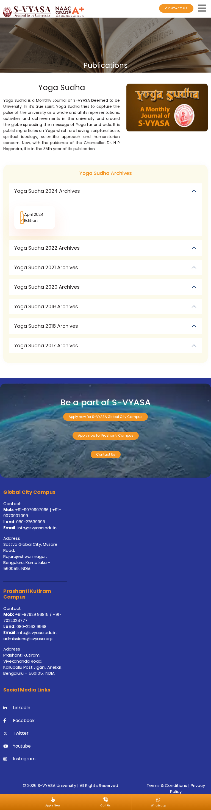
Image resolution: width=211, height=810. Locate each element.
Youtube (22, 746)
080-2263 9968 (30, 626)
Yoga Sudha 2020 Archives (47, 286)
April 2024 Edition (33, 217)
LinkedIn (21, 707)
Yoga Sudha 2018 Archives (46, 326)
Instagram (24, 759)
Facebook (24, 720)
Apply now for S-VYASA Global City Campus (105, 416)
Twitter (21, 733)
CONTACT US (176, 8)
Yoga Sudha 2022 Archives (47, 247)
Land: (9, 522)
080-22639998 (30, 522)
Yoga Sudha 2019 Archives (46, 306)
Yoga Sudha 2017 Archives (46, 345)
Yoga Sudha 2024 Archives (47, 191)
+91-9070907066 (32, 510)
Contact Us (105, 454)
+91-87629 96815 (32, 614)
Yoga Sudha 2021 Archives (46, 267)
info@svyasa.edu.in (37, 528)
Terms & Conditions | (169, 785)
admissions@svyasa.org (27, 638)
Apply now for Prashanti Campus (105, 435)
